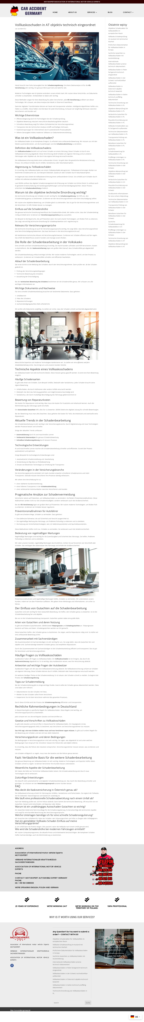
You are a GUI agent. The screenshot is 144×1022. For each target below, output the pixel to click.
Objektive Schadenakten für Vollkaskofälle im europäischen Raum (118, 30)
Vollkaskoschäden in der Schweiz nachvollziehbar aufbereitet (117, 80)
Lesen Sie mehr (114, 956)
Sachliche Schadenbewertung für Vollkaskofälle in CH (116, 224)
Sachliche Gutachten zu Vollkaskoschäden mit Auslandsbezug (116, 55)
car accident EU (20, 29)
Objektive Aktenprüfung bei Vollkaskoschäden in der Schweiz (118, 173)
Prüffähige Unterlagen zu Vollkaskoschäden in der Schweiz (117, 232)
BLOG (110, 13)
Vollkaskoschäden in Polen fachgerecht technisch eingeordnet (117, 72)
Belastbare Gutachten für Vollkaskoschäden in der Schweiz (117, 215)
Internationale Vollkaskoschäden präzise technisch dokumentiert (117, 63)
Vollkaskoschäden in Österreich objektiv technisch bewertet (115, 88)
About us (72, 13)
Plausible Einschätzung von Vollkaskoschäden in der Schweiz (118, 187)
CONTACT (127, 13)
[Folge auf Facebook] (12, 965)
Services (91, 13)
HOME (55, 13)
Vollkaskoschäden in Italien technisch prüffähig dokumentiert (117, 97)
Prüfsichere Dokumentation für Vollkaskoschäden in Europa (118, 47)
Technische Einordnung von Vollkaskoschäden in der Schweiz (118, 165)
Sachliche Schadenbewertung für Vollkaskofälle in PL (116, 151)
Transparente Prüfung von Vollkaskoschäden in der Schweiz (117, 207)
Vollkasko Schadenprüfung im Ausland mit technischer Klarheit (118, 39)
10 (122, 964)
